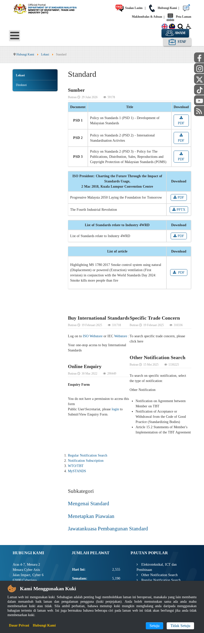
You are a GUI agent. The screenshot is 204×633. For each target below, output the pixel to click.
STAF (181, 41)
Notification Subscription (85, 461)
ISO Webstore (92, 336)
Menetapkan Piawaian (91, 516)
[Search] (180, 27)
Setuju (154, 626)
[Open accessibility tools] (188, 26)
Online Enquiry (85, 366)
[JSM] (49, 8)
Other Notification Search (157, 357)
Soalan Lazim (133, 8)
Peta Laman (183, 16)
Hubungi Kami (167, 8)
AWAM (179, 33)
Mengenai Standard (88, 503)
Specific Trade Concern (155, 318)
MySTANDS (77, 471)
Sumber (76, 90)
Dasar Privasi (19, 625)
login (115, 409)
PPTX (180, 209)
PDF (181, 123)
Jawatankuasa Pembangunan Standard (108, 529)
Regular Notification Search (87, 455)
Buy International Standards (98, 318)
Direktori (21, 85)
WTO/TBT (76, 466)
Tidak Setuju (180, 626)
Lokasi (20, 75)
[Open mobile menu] (14, 35)
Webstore (120, 336)
